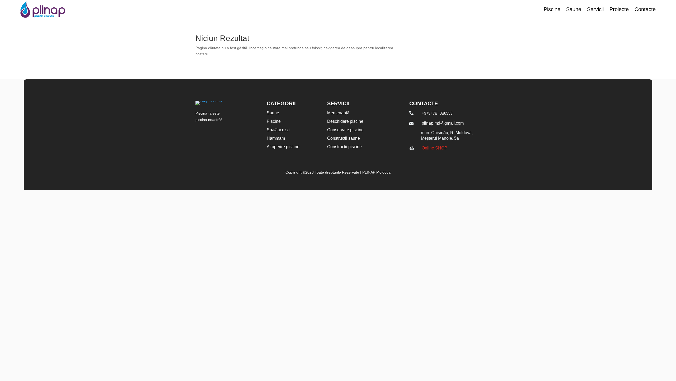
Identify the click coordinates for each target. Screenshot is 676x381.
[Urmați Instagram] (213, 133)
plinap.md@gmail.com (443, 123)
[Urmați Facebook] (197, 133)
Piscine (552, 9)
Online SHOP (434, 148)
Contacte (645, 9)
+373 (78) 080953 (437, 113)
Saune (573, 9)
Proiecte (619, 9)
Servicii (595, 9)
